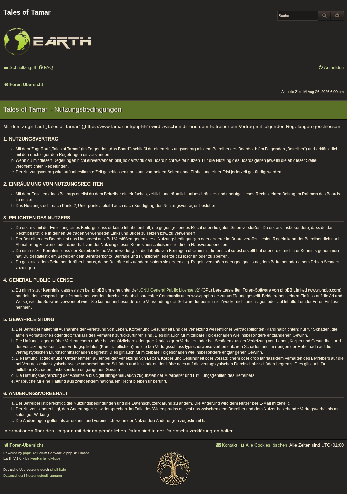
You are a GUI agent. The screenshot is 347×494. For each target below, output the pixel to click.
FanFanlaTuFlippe (45, 458)
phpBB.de (58, 469)
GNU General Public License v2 (169, 290)
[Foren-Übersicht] (47, 37)
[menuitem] (45, 68)
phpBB (28, 453)
